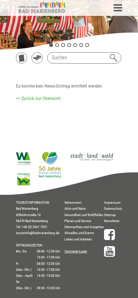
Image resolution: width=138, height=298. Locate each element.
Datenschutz (113, 208)
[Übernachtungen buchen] (37, 58)
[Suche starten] (113, 58)
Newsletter (112, 221)
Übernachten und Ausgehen (84, 227)
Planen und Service (77, 221)
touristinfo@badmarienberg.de (37, 233)
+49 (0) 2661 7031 (34, 227)
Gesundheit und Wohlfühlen (83, 215)
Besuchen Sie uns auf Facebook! (113, 234)
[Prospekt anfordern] (21, 58)
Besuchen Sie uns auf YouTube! (113, 251)
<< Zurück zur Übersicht (38, 98)
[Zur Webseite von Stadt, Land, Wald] (91, 160)
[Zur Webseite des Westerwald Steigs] (23, 183)
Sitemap (110, 215)
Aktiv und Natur (75, 208)
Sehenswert (72, 202)
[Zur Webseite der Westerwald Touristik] (23, 163)
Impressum (112, 202)
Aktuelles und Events (79, 233)
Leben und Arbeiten (78, 239)
